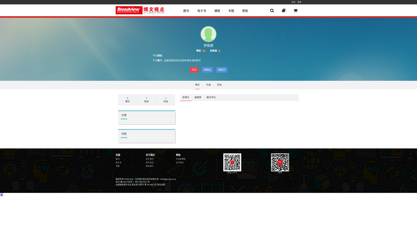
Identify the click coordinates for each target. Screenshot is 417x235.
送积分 (221, 70)
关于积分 (180, 163)
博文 (197, 85)
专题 (231, 11)
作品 (208, 85)
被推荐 (197, 97)
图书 (186, 11)
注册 (293, 2)
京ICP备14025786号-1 (125, 182)
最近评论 (211, 97)
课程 (217, 11)
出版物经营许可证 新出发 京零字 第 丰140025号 (136, 185)
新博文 (185, 97)
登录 (299, 2)
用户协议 (150, 163)
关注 (194, 70)
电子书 (201, 11)
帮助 (245, 11)
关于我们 (150, 159)
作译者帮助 (181, 159)
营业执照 (161, 185)
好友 (219, 85)
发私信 (207, 70)
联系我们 (150, 166)
